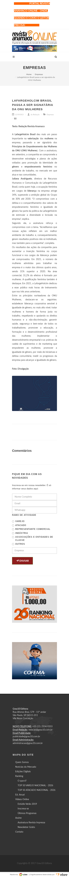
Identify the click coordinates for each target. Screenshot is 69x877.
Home (28, 74)
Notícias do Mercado (25, 767)
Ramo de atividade (24, 515)
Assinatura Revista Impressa (31, 823)
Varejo (20, 521)
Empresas (39, 74)
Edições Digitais (23, 771)
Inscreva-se (23, 809)
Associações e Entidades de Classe (34, 538)
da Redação (35, 114)
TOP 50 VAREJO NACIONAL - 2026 (35, 785)
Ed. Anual (20, 795)
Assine (18, 818)
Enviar (24, 561)
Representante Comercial (32, 529)
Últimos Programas (27, 813)
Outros (20, 544)
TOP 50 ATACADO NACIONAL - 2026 (36, 790)
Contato (19, 832)
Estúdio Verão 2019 (27, 804)
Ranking (19, 776)
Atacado (20, 525)
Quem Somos (22, 762)
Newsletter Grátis (26, 827)
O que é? (22, 781)
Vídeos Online (22, 799)
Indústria (21, 533)
